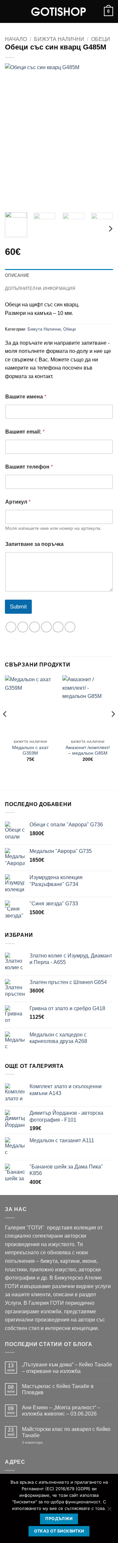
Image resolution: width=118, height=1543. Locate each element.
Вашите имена (25, 396)
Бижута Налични (59, 39)
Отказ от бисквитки (59, 1531)
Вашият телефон (29, 467)
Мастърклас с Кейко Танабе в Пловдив (58, 1389)
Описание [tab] (17, 275)
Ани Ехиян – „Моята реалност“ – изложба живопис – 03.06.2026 (61, 1411)
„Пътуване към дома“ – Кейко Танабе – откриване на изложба (67, 1368)
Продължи (58, 1518)
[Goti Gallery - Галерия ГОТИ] (59, 11)
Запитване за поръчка (34, 544)
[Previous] (15, 135)
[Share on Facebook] (22, 627)
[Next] (102, 135)
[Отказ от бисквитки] (109, 1510)
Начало (16, 39)
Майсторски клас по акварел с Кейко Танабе (66, 1432)
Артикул (17, 502)
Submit (18, 607)
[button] (9, 11)
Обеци (100, 39)
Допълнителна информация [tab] (40, 288)
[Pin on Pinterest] (58, 627)
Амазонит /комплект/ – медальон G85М (88, 750)
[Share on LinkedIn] (70, 627)
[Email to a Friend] (46, 627)
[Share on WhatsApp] (11, 627)
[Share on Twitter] (34, 627)
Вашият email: (25, 431)
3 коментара (42, 1442)
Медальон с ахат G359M (30, 750)
